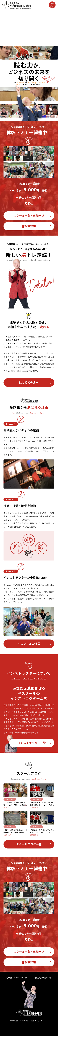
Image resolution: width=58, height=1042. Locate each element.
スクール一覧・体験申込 (28, 215)
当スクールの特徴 (29, 644)
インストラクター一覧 (32, 743)
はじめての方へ (29, 382)
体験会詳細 (29, 226)
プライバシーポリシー (23, 978)
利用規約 (9, 978)
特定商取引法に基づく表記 (42, 978)
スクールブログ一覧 (28, 844)
